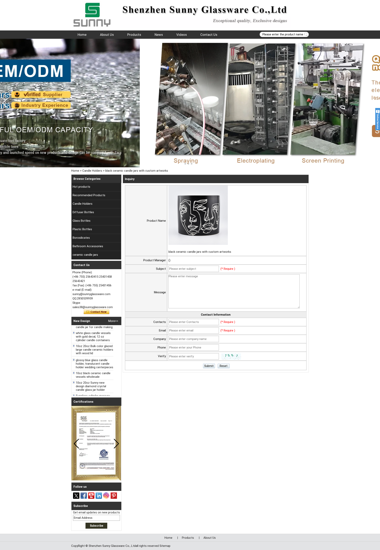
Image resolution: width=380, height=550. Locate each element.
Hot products (81, 186)
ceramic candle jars (85, 255)
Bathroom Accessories (88, 246)
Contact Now (96, 311)
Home (82, 35)
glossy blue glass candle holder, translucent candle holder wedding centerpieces (94, 363)
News (159, 35)
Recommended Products (89, 195)
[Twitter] (76, 495)
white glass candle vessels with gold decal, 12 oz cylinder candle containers (93, 336)
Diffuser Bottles (83, 212)
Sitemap (165, 546)
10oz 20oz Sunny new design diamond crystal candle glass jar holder (91, 386)
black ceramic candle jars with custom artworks (199, 252)
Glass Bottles (81, 220)
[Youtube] (91, 495)
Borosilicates (81, 238)
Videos (181, 35)
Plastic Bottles (82, 229)
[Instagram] (106, 495)
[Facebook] (84, 495)
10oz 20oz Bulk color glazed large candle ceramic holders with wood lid (94, 349)
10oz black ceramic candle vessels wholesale (93, 375)
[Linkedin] (99, 495)
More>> (113, 321)
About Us (107, 35)
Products (134, 35)
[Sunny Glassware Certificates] (190, 103)
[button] (185, 164)
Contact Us (208, 35)
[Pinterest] (114, 495)
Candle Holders (92, 170)
